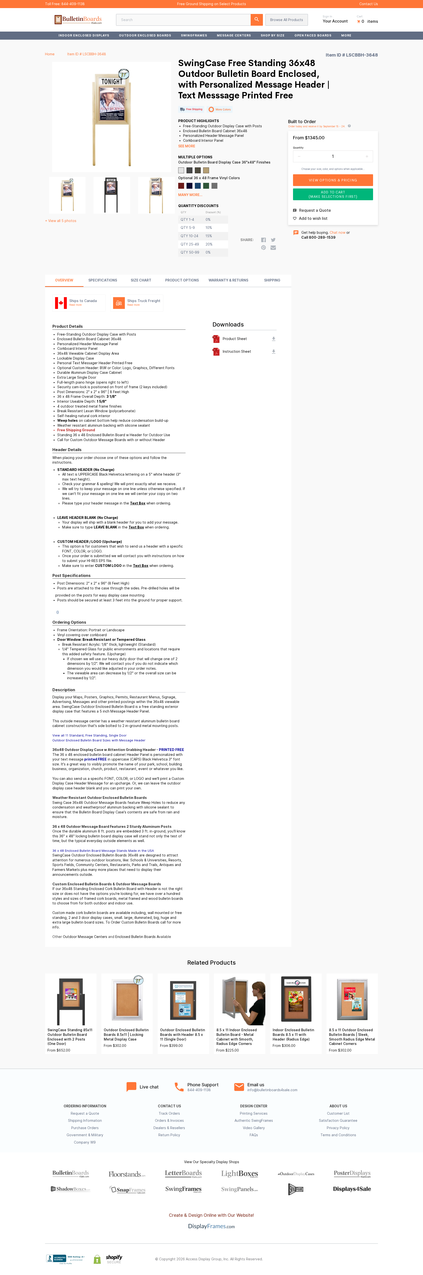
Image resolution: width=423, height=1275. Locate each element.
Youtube (375, 1259)
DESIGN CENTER (253, 1106)
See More (186, 146)
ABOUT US (338, 1106)
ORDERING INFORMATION (85, 1106)
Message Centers (234, 35)
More (346, 35)
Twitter (343, 1259)
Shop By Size (273, 35)
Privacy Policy (338, 1128)
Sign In (327, 16)
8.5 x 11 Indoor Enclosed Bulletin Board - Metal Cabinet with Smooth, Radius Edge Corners (236, 1037)
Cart (360, 16)
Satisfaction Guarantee (338, 1121)
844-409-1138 (73, 4)
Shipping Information (85, 1121)
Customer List (338, 1113)
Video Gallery (254, 1128)
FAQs (254, 1135)
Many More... (190, 195)
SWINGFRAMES (194, 35)
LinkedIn (364, 1259)
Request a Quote (85, 1113)
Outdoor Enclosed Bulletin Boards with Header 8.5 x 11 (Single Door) (182, 1034)
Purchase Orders (85, 1128)
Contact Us (368, 4)
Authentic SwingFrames (254, 1121)
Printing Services (254, 1113)
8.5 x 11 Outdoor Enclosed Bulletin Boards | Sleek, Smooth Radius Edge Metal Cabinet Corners (352, 1037)
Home (50, 54)
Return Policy (169, 1135)
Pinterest (353, 1259)
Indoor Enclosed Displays (84, 35)
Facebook (332, 1259)
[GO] (257, 20)
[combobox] (189, 20)
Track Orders (169, 1113)
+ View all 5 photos (60, 221)
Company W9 (85, 1142)
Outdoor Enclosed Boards (145, 35)
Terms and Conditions (338, 1135)
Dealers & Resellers (169, 1128)
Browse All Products (286, 20)
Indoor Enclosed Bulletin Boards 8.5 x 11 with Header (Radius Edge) (293, 1034)
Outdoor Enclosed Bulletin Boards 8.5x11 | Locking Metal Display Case (126, 1034)
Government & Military (85, 1135)
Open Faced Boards (312, 35)
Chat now (337, 232)
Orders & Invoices (169, 1121)
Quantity (298, 147)
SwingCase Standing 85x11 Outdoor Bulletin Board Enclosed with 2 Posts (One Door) (69, 1037)
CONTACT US (169, 1106)
